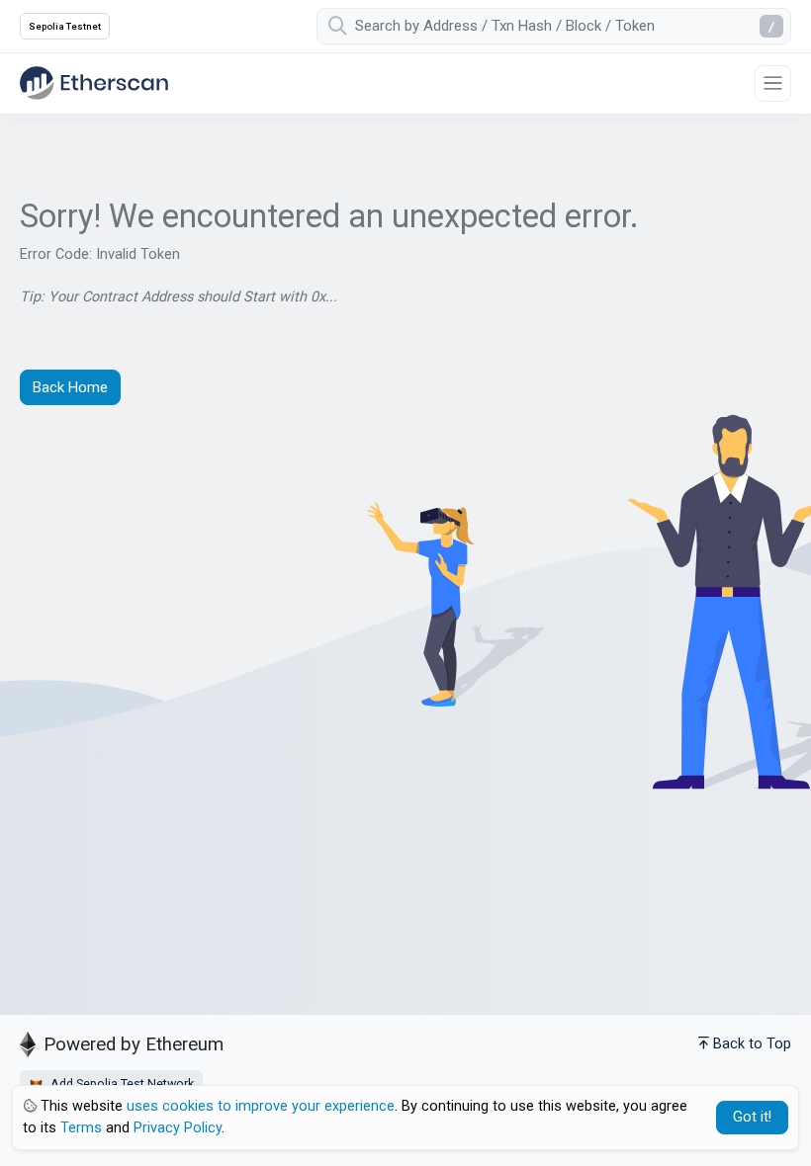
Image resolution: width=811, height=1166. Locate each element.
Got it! (752, 1117)
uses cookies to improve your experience (261, 1106)
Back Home (70, 387)
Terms (81, 1128)
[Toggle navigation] (773, 83)
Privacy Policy (178, 1128)
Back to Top (752, 1044)
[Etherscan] (94, 83)
